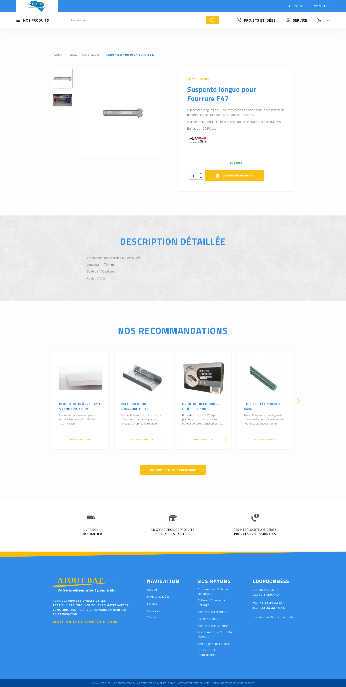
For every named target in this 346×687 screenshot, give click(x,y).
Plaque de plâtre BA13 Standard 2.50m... (79, 407)
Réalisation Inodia (145, 683)
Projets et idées (260, 20)
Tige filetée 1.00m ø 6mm (262, 407)
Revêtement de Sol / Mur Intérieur (215, 634)
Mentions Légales (165, 683)
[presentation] (48, 401)
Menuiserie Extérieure (212, 612)
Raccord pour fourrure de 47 (135, 407)
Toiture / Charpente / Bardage (212, 602)
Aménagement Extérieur (214, 644)
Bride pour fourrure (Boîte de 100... (201, 407)
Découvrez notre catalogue (173, 470)
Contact (322, 6)
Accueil (152, 590)
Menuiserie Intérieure (212, 626)
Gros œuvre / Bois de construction (212, 591)
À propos (297, 6)
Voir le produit (80, 439)
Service (300, 20)
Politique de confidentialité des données (232, 683)
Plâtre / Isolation (198, 79)
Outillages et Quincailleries (206, 652)
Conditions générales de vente (193, 683)
